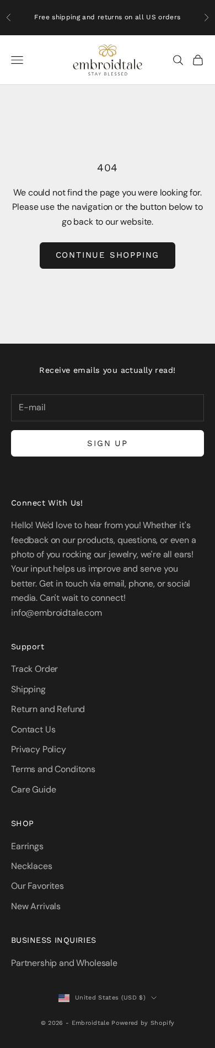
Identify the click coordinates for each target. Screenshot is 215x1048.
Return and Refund (48, 709)
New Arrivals (36, 906)
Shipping (28, 689)
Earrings (27, 846)
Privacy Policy (38, 749)
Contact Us (33, 729)
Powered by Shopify (142, 1023)
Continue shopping (108, 255)
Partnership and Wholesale (64, 963)
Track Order (34, 669)
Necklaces (31, 866)
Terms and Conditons (53, 769)
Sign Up (107, 443)
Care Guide (33, 789)
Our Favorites (37, 886)
